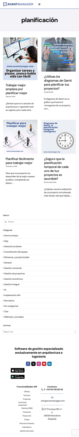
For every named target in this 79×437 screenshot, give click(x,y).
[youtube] (44, 364)
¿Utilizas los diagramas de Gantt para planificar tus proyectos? (58, 82)
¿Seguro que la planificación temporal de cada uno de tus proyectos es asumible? (56, 169)
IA (5, 289)
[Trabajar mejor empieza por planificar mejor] (20, 58)
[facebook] (28, 364)
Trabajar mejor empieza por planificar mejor (16, 89)
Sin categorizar (11, 306)
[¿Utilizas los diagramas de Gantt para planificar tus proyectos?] (58, 54)
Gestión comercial (12, 268)
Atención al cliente (12, 246)
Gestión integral (11, 284)
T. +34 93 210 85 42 (53, 389)
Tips (6, 311)
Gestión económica (13, 279)
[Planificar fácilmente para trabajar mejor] (20, 137)
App (6, 241)
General (8, 262)
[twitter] (33, 364)
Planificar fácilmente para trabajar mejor (20, 161)
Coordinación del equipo (16, 252)
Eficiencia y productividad (16, 257)
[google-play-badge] (18, 375)
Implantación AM (12, 295)
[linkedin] (49, 364)
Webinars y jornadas (14, 317)
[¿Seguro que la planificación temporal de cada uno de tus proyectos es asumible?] (58, 137)
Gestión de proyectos (14, 273)
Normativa (9, 300)
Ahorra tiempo (11, 235)
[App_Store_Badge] (18, 369)
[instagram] (39, 364)
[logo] (18, 3)
